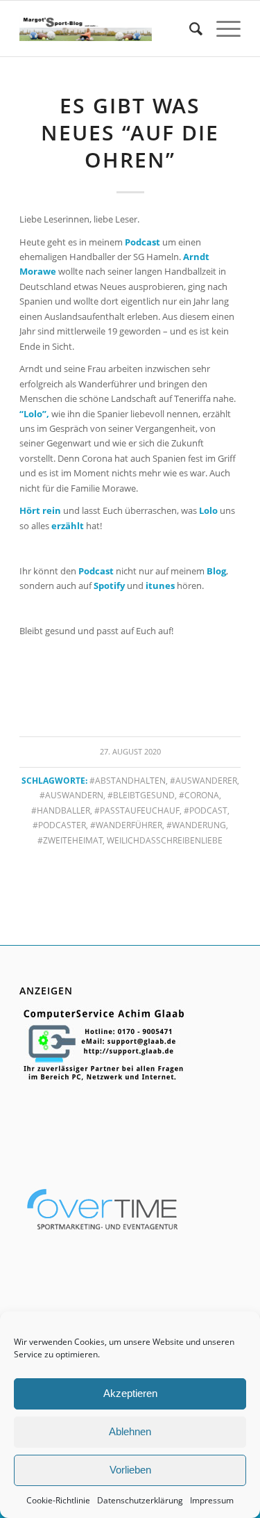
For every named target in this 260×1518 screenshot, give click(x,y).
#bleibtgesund (141, 794)
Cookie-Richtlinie (58, 1500)
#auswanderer (203, 780)
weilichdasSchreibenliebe (165, 840)
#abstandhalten (127, 780)
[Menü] (221, 28)
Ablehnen (130, 1431)
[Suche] (188, 28)
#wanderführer (126, 824)
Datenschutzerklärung (140, 1500)
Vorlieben (130, 1470)
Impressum (212, 1500)
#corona (199, 794)
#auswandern (71, 794)
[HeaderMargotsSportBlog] (85, 28)
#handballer (60, 810)
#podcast (205, 810)
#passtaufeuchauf (137, 810)
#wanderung (196, 824)
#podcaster (59, 824)
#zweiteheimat (70, 840)
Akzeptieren (130, 1393)
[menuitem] (188, 28)
